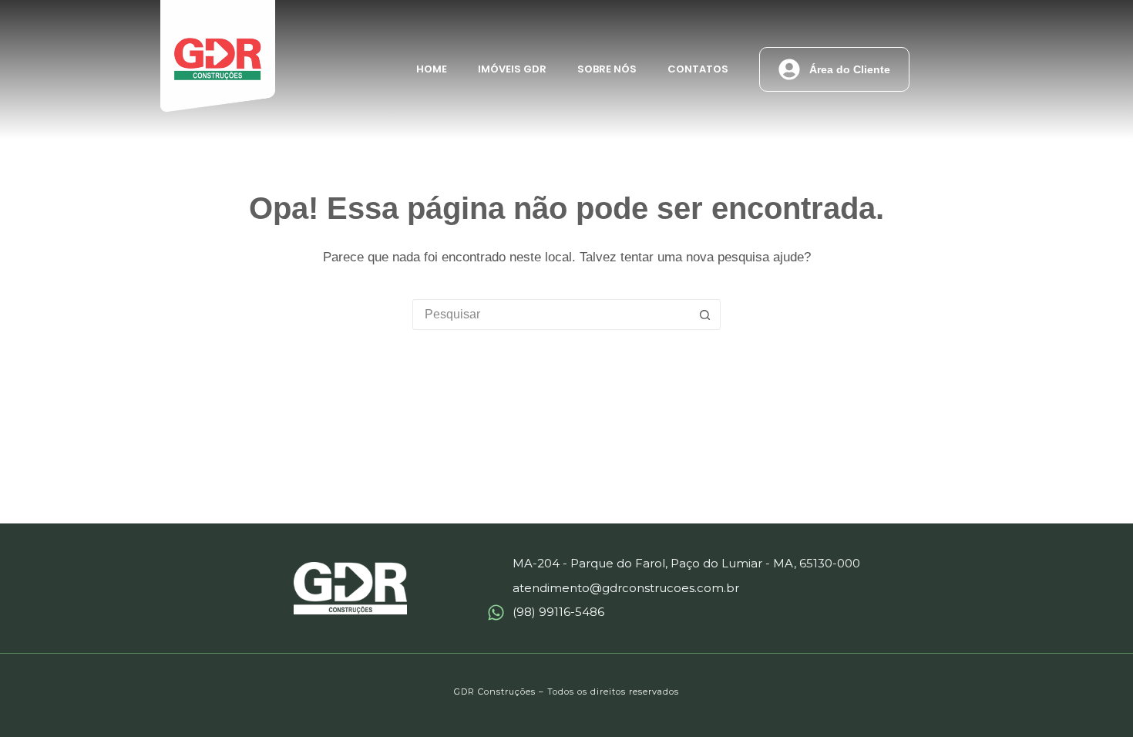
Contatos (697, 69)
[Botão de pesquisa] (704, 314)
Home (431, 69)
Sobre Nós (607, 69)
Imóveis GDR (512, 69)
